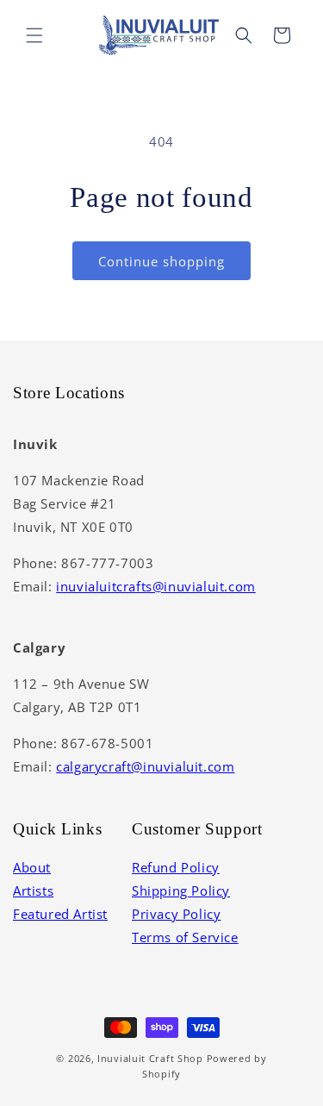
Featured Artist (60, 913)
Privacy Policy (176, 913)
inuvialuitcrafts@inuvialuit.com (156, 586)
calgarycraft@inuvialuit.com (145, 766)
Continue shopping (161, 261)
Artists (33, 890)
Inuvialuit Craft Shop (150, 1058)
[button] (34, 35)
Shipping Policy (181, 890)
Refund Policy (176, 867)
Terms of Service (185, 937)
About (32, 867)
